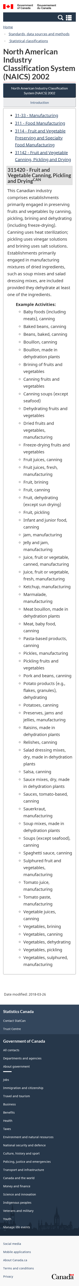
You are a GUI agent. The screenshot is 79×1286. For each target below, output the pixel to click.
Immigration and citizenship (23, 1088)
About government (16, 1066)
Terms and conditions (18, 1268)
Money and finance (16, 1186)
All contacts (11, 1050)
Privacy (8, 1276)
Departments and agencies (22, 1058)
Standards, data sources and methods (39, 34)
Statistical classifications (28, 41)
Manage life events (16, 1227)
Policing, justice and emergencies (27, 1162)
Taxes (7, 1129)
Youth (7, 1219)
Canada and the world (19, 1178)
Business (9, 1104)
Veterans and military (18, 1211)
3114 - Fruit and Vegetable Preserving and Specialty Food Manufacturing (40, 138)
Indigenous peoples (17, 1203)
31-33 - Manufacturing (36, 115)
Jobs (6, 1080)
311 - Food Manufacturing (40, 123)
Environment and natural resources (28, 1137)
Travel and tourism (16, 1096)
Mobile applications (17, 1252)
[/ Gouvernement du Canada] (29, 7)
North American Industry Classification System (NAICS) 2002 (39, 90)
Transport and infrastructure (23, 1170)
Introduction (39, 102)
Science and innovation (19, 1194)
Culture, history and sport (21, 1153)
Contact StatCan (14, 1021)
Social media (12, 1244)
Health (7, 1121)
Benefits (9, 1112)
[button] (40, 17)
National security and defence (24, 1145)
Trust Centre (12, 1029)
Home (8, 27)
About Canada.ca (15, 1260)
